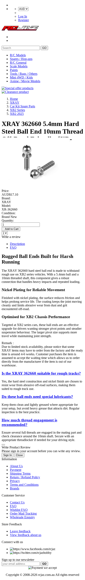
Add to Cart (11, 229)
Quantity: (8, 220)
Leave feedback (20, 531)
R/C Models (18, 55)
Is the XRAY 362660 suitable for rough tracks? (41, 373)
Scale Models (18, 66)
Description (17, 244)
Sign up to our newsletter (18, 559)
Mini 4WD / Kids (21, 77)
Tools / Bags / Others (23, 73)
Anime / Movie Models (25, 81)
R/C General (18, 62)
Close (19, 455)
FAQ (13, 247)
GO (44, 47)
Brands (14, 488)
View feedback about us (25, 535)
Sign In (7, 455)
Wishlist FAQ (19, 510)
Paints (14, 70)
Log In (22, 16)
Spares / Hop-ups (21, 59)
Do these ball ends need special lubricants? (37, 396)
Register (23, 20)
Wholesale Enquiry (22, 517)
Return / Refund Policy (25, 477)
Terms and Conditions (24, 484)
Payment (15, 470)
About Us (16, 466)
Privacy (15, 481)
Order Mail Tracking (23, 513)
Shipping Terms (20, 473)
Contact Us (17, 502)
